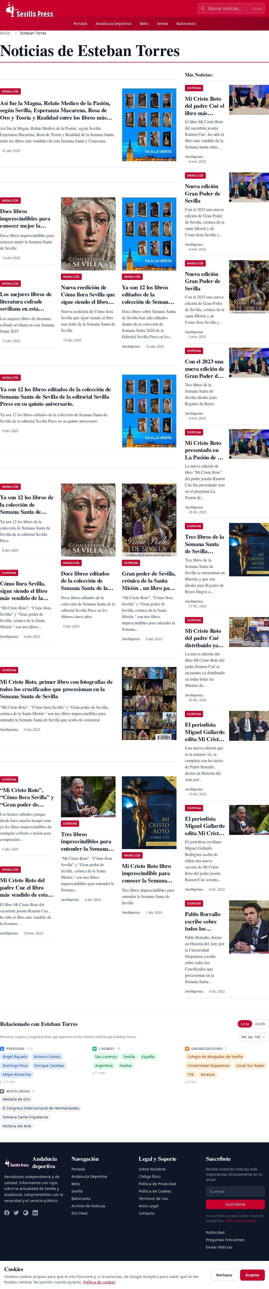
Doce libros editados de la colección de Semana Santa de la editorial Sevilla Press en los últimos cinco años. (86, 591)
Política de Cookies (155, 1191)
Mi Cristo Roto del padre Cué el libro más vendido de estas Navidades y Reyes (204, 116)
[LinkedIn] (35, 1212)
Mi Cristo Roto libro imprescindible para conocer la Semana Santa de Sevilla (146, 876)
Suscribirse (235, 1204)
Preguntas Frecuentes (225, 1239)
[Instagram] (25, 1212)
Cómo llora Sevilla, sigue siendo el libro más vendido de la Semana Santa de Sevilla (23, 598)
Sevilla (162, 23)
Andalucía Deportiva (113, 23)
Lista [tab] (245, 1023)
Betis (144, 23)
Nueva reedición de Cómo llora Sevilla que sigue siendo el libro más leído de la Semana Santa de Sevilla (88, 305)
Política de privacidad (240, 1221)
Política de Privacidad (157, 1183)
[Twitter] (16, 1212)
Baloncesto (186, 23)
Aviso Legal (148, 1205)
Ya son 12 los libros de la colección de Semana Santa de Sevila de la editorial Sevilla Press (26, 511)
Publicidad (215, 1232)
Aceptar (252, 1274)
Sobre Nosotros (152, 1169)
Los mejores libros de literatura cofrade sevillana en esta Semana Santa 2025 (26, 305)
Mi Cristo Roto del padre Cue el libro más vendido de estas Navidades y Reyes (25, 891)
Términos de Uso (153, 1198)
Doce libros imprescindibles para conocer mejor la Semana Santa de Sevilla (25, 225)
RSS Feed (79, 1213)
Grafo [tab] (260, 1023)
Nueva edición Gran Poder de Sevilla (202, 193)
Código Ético (150, 1176)
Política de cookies (99, 1282)
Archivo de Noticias (88, 1205)
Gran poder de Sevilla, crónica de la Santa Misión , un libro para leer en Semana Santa (149, 584)
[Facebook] (6, 1212)
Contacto (146, 1213)
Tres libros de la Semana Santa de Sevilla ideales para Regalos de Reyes (204, 554)
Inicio (5, 32)
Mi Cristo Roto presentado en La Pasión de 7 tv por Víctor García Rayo (203, 457)
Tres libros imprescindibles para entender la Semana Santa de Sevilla (86, 845)
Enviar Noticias (219, 1247)
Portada (80, 23)
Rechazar (224, 1274)
